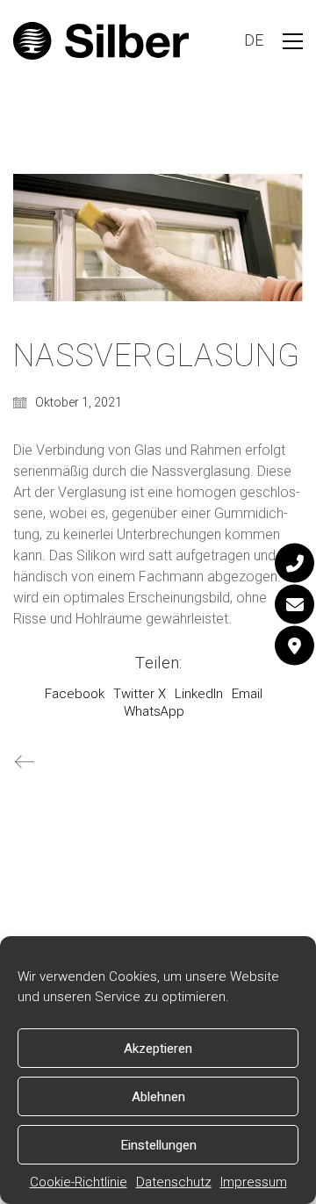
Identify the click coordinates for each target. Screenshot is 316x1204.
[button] (293, 41)
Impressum (253, 1182)
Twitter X (139, 694)
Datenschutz (174, 1182)
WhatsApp (154, 711)
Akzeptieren (158, 1048)
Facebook (74, 694)
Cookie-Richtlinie (78, 1182)
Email (247, 694)
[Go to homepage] (101, 41)
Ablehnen (158, 1097)
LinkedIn (199, 694)
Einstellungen (158, 1145)
